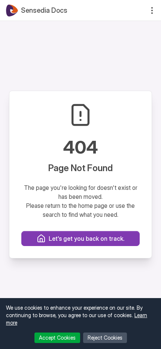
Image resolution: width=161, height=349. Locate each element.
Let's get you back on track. (86, 238)
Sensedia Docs (44, 10)
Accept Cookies (57, 337)
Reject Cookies (105, 337)
